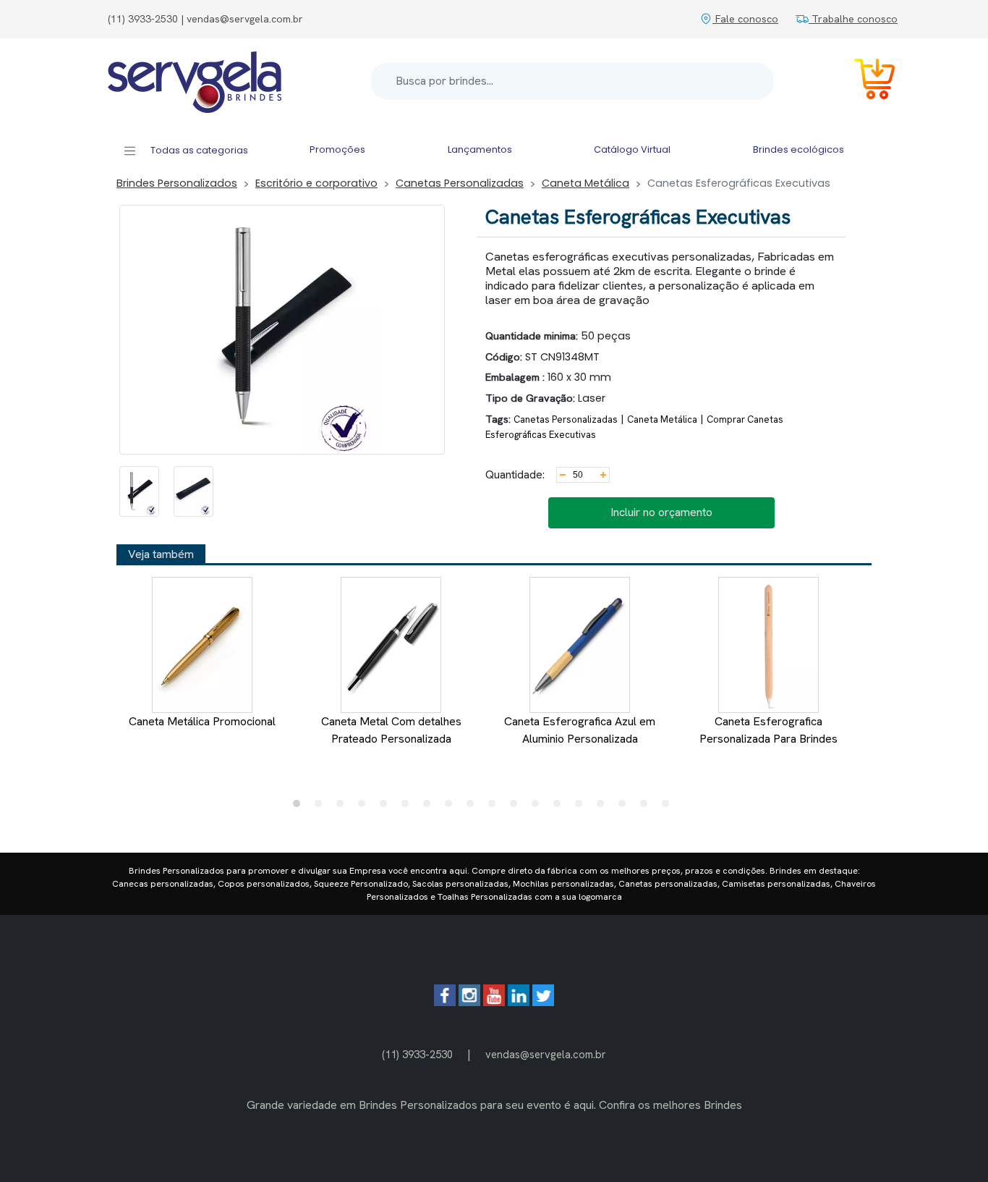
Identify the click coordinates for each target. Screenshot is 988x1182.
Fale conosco (745, 18)
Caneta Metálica (585, 183)
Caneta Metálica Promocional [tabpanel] (202, 721)
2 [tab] (322, 807)
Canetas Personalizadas (460, 183)
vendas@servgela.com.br (545, 1054)
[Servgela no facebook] (445, 1002)
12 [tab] (539, 807)
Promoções (337, 149)
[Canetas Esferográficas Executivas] (139, 491)
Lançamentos (480, 149)
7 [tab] (430, 807)
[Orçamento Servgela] (866, 81)
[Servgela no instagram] (469, 1002)
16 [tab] (625, 807)
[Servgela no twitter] (543, 1002)
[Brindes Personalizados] (194, 81)
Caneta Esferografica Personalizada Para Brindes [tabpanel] (768, 730)
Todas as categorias (198, 150)
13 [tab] (560, 807)
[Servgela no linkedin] (518, 1002)
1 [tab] (300, 807)
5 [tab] (387, 807)
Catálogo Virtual (632, 149)
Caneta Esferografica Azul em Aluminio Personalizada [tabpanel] (579, 730)
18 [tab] (669, 807)
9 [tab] (474, 807)
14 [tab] (582, 807)
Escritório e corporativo (316, 183)
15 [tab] (604, 807)
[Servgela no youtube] (494, 1002)
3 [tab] (343, 807)
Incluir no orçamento (661, 512)
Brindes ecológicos (798, 149)
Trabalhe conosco (853, 18)
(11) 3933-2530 (417, 1054)
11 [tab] (517, 807)
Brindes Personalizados (176, 183)
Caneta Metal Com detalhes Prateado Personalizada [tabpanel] (391, 730)
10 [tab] (495, 807)
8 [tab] (452, 807)
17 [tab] (647, 807)
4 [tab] (365, 807)
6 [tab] (408, 807)
